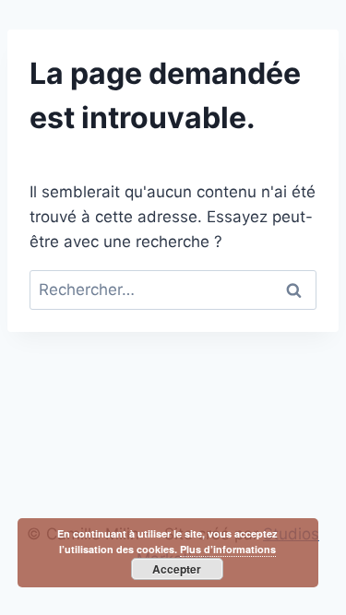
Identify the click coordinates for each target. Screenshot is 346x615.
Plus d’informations (228, 549)
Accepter (176, 569)
